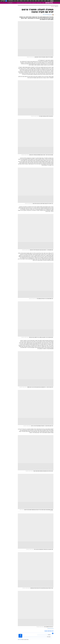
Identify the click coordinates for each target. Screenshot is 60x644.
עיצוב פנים (49, 628)
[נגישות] (1, 1)
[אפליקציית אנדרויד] (11, 2)
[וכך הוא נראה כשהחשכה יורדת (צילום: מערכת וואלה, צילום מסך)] (35, 609)
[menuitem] (47, 0)
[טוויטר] (9, 2)
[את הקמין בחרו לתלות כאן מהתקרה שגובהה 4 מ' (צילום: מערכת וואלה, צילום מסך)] (35, 98)
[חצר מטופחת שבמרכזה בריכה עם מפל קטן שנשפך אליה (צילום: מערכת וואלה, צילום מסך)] (35, 281)
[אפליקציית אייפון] (10, 2)
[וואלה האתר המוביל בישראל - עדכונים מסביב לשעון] (51, 0)
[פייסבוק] (7, 2)
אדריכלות (52, 628)
